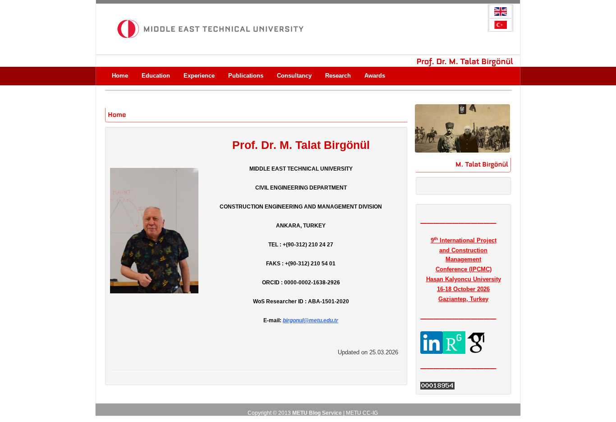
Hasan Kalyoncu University (463, 279)
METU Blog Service (317, 413)
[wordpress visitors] (437, 385)
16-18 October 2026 (463, 289)
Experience (199, 75)
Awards (374, 75)
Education (156, 75)
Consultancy (294, 75)
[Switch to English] (500, 12)
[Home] (117, 113)
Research (338, 75)
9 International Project (463, 240)
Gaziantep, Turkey (463, 299)
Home (120, 75)
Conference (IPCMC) (464, 269)
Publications (245, 75)
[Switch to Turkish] (500, 25)
